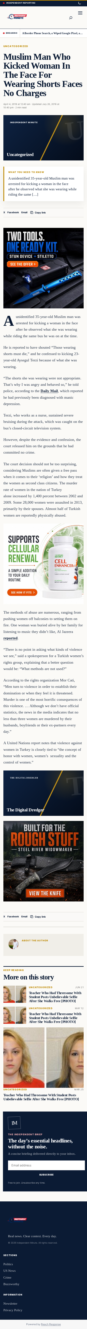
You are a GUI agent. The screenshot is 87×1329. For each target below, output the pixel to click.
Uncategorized (15, 46)
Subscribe (46, 1174)
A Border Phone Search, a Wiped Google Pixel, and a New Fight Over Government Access (53, 33)
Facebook (13, 212)
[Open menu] (80, 17)
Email (24, 212)
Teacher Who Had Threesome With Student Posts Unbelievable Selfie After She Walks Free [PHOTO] (55, 997)
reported (10, 638)
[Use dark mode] (79, 3)
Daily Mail (49, 391)
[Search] (70, 17)
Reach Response (51, 1324)
